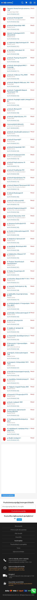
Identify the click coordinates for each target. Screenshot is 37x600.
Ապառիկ (18, 537)
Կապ (18, 548)
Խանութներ (18, 540)
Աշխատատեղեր (18, 551)
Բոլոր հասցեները (8, 495)
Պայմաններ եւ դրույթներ (18, 544)
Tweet (19, 519)
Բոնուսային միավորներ (18, 529)
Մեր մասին (18, 533)
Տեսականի (18, 526)
